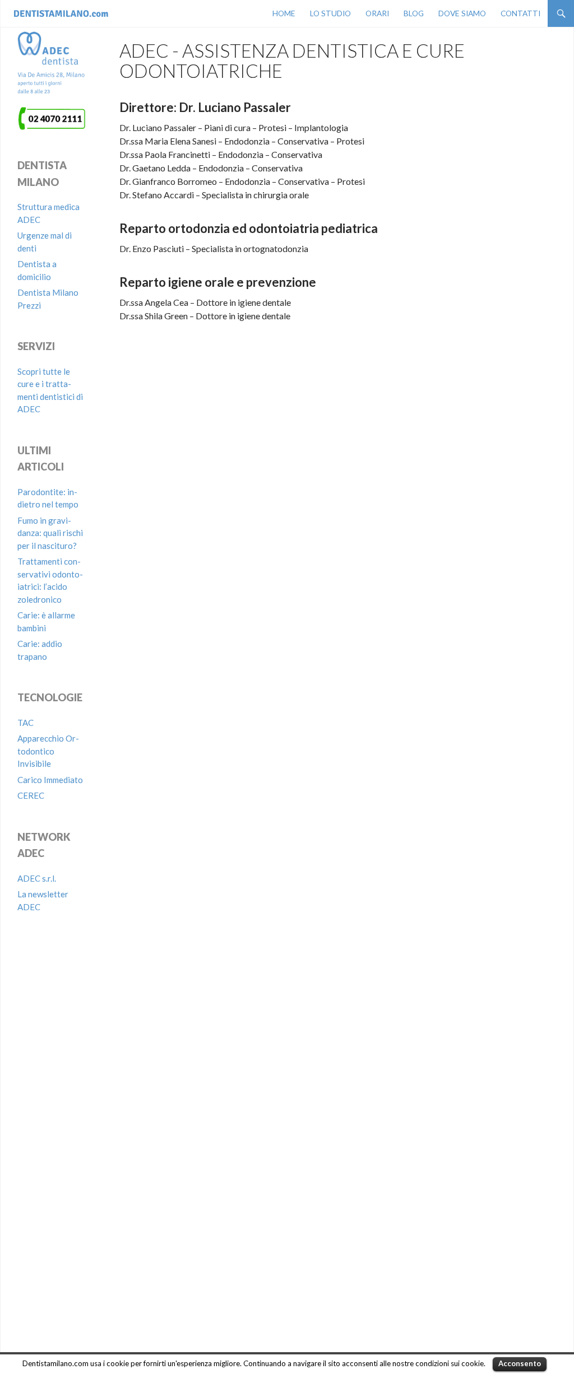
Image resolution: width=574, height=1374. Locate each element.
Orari (377, 13)
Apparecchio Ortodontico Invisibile (48, 750)
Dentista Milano (53, 13)
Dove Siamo (462, 13)
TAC (25, 723)
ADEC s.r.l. (36, 878)
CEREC (30, 795)
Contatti (520, 13)
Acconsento (519, 1363)
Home (283, 13)
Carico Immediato (50, 780)
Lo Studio (330, 13)
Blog (414, 13)
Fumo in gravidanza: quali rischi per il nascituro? (50, 533)
